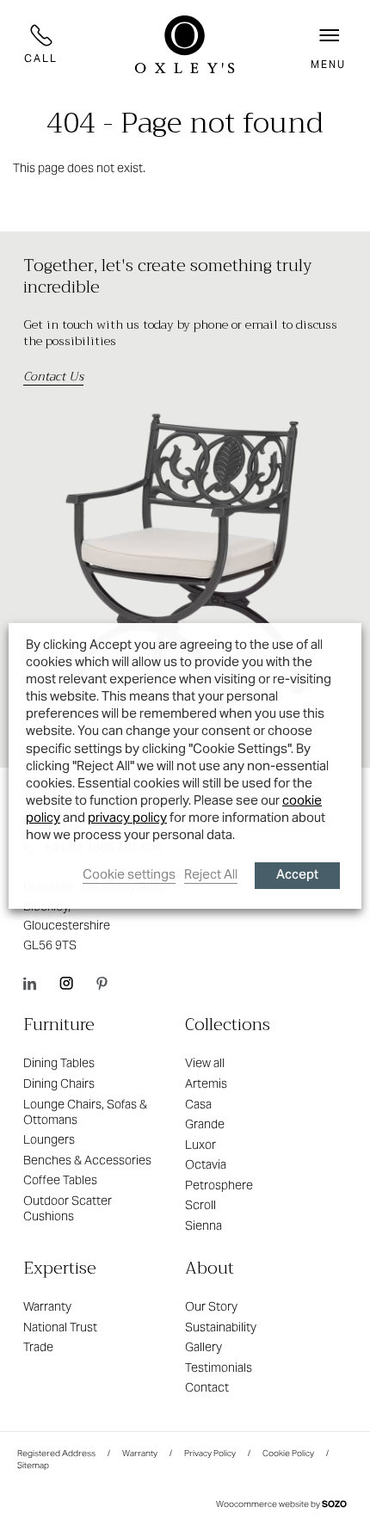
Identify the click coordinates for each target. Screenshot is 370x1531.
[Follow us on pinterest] (102, 983)
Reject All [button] (210, 874)
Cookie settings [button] (129, 874)
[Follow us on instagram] (66, 983)
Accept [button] (297, 875)
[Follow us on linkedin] (29, 983)
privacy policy (127, 817)
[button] (328, 44)
